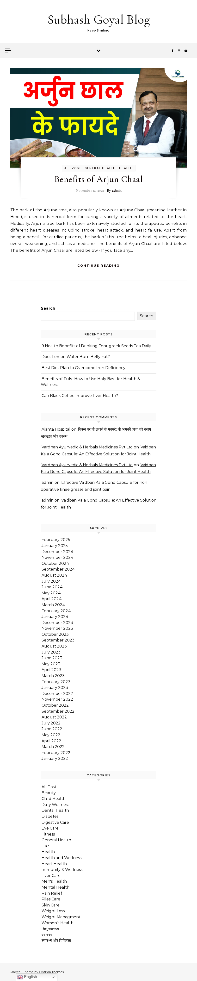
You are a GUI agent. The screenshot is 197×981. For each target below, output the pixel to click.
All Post (72, 168)
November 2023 (57, 628)
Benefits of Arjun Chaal (98, 179)
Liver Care (51, 875)
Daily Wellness (55, 804)
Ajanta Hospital (56, 429)
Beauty (49, 793)
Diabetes (50, 816)
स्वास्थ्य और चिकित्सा (56, 940)
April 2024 (52, 599)
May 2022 (51, 735)
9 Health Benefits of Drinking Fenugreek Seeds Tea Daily (96, 346)
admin (117, 190)
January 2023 (55, 687)
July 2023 (51, 652)
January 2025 (55, 545)
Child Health (54, 798)
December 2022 (57, 693)
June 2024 (52, 587)
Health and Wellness (61, 857)
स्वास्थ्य (47, 934)
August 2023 (54, 646)
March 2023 (53, 675)
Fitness (48, 834)
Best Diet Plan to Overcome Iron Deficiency (83, 367)
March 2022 (53, 746)
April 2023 (51, 669)
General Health (100, 168)
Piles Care (51, 899)
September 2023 (58, 640)
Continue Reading (98, 265)
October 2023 (55, 634)
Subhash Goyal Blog (98, 19)
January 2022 (55, 758)
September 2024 (58, 569)
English (30, 977)
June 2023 (52, 658)
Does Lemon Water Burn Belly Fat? (76, 356)
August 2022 (54, 717)
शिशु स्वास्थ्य (50, 928)
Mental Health (55, 887)
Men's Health (54, 881)
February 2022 (56, 752)
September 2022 (58, 711)
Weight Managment (61, 917)
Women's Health (58, 923)
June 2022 (52, 729)
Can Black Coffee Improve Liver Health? (80, 395)
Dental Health (55, 810)
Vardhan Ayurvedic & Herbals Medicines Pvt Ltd (87, 447)
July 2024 (51, 581)
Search (48, 308)
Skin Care (51, 905)
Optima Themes (51, 972)
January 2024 (55, 616)
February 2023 (56, 681)
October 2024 (55, 563)
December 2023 (57, 622)
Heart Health (54, 864)
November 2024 (58, 557)
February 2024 (56, 611)
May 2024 (51, 593)
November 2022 (57, 699)
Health (126, 168)
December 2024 (58, 551)
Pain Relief (52, 893)
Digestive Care (55, 822)
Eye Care (50, 828)
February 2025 (56, 539)
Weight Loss (53, 911)
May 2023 (51, 664)
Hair (45, 846)
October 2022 (55, 705)
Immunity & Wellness (62, 869)
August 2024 (54, 575)
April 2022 (51, 741)
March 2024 (53, 605)
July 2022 (51, 723)
